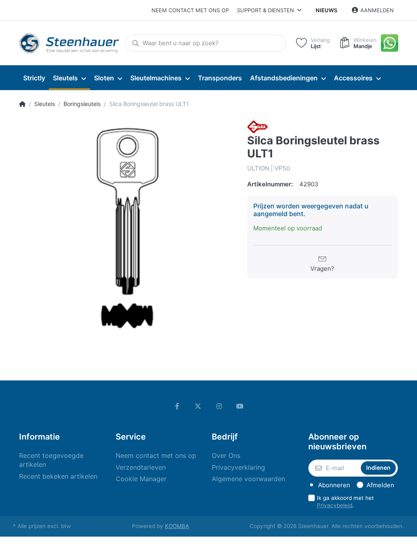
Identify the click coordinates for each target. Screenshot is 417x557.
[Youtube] (240, 406)
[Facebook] (177, 406)
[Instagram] (219, 406)
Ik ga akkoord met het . (345, 502)
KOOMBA (177, 526)
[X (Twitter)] (198, 406)
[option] (127, 228)
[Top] (22, 104)
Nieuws (326, 10)
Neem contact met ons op (190, 10)
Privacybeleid (334, 505)
